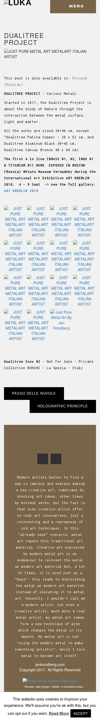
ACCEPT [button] (81, 713)
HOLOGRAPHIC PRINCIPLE (63, 406)
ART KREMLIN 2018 (21, 191)
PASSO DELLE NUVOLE (34, 393)
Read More (59, 713)
